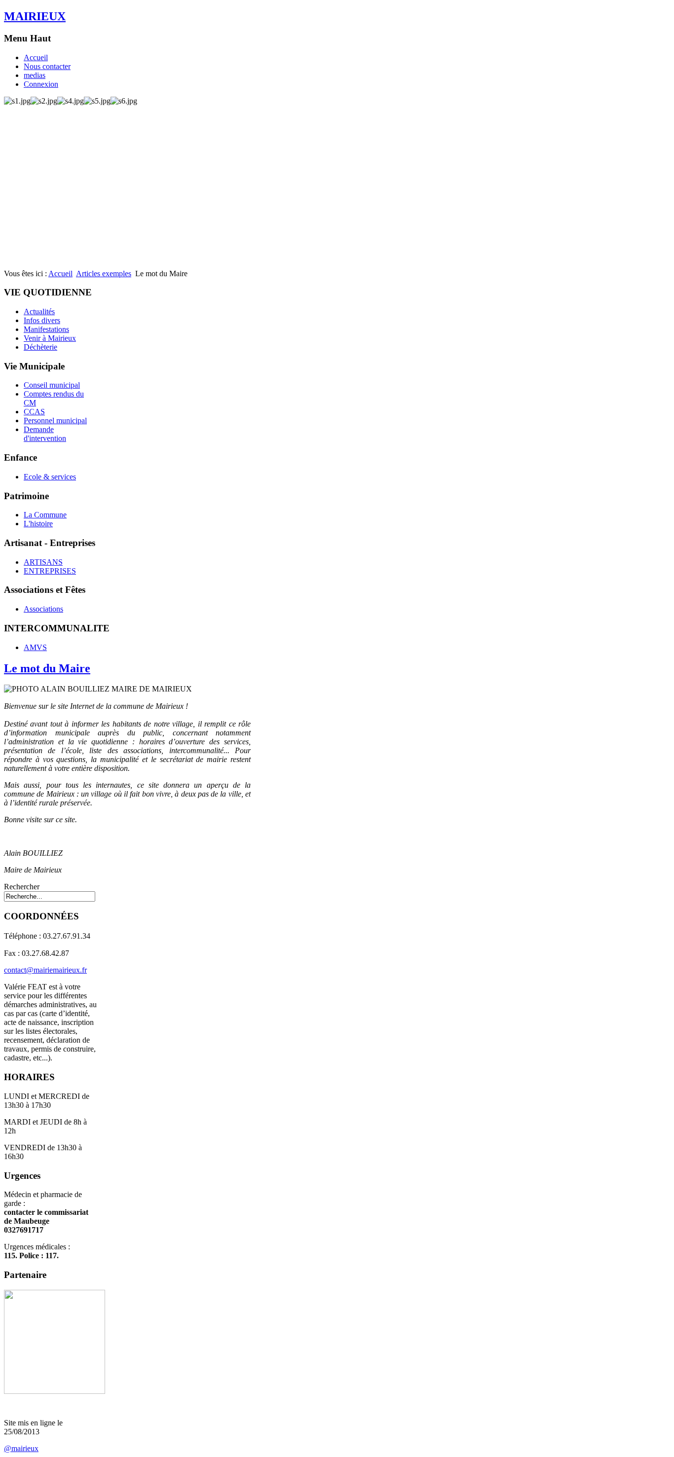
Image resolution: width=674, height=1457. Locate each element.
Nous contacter (47, 66)
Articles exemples (103, 273)
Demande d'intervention (45, 433)
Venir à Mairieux (50, 338)
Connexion (41, 84)
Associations (43, 609)
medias (34, 75)
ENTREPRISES (50, 571)
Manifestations (46, 329)
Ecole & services (50, 477)
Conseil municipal (52, 385)
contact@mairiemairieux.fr (45, 970)
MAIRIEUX (35, 16)
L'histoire (38, 523)
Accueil (36, 57)
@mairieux (21, 1448)
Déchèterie (40, 347)
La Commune (45, 514)
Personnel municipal (55, 420)
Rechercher (21, 886)
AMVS (35, 647)
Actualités (39, 311)
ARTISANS (43, 562)
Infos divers (42, 320)
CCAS (34, 411)
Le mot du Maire (47, 668)
